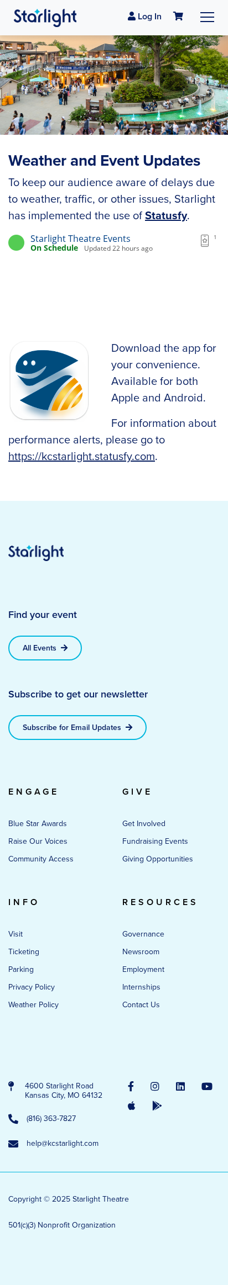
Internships (141, 987)
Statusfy (166, 215)
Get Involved (143, 823)
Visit (15, 934)
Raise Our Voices (38, 841)
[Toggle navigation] (207, 17)
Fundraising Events (155, 841)
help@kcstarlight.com (63, 1144)
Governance (143, 934)
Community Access (41, 859)
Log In (149, 16)
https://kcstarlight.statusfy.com (81, 456)
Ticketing (23, 952)
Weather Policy (33, 1005)
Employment (143, 969)
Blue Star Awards (37, 823)
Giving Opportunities (157, 859)
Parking (21, 969)
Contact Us (141, 1005)
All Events (41, 648)
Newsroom (140, 952)
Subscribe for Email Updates (73, 727)
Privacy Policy (31, 987)
